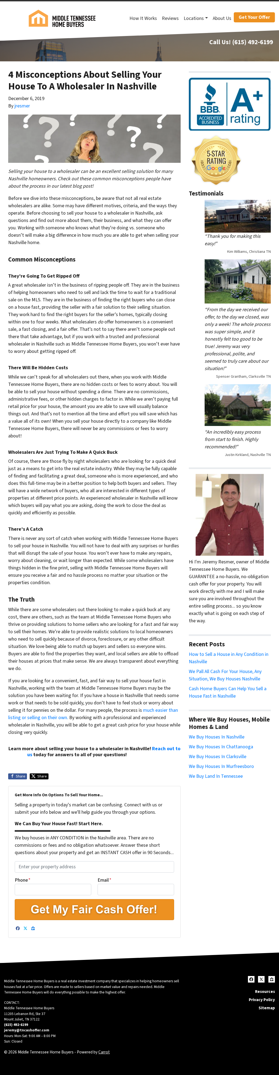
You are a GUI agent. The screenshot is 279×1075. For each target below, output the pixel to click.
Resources (265, 992)
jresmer (22, 106)
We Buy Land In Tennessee (216, 776)
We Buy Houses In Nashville (216, 737)
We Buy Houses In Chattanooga (221, 746)
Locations (194, 18)
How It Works (143, 18)
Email (104, 880)
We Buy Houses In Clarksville (217, 756)
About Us (222, 18)
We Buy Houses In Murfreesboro (221, 766)
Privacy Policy (262, 1000)
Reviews (170, 18)
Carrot (104, 1052)
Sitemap (267, 1008)
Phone (23, 880)
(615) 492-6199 (252, 42)
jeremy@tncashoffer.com (26, 1030)
